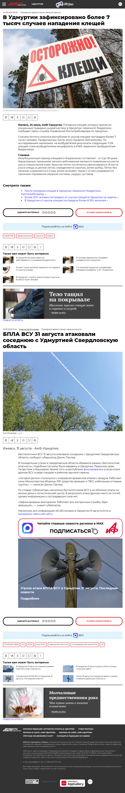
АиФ (20, 433)
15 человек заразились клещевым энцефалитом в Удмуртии (92, 259)
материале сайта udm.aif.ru (35, 514)
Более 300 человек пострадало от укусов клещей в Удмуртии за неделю (71, 197)
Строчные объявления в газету (38, 736)
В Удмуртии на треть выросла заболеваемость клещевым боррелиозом (35, 259)
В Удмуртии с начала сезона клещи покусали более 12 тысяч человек (37, 278)
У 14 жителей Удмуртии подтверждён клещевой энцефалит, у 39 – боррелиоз (94, 268)
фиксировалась (93, 469)
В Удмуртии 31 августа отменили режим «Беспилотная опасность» (35, 667)
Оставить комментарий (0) (99, 213)
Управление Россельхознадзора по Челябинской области (31, 110)
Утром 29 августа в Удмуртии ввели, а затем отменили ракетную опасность (96, 677)
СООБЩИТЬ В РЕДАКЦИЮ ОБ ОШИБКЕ (73, 736)
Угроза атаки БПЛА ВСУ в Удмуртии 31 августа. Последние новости (69, 590)
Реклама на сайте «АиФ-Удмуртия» (75, 733)
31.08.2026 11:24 (10, 329)
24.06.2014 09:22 (10, 12)
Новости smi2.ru (13, 320)
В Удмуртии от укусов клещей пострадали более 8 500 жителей (65, 200)
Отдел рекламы (85, 729)
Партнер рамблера (49, 781)
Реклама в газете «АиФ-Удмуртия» (39, 733)
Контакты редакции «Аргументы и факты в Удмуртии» (49, 729)
